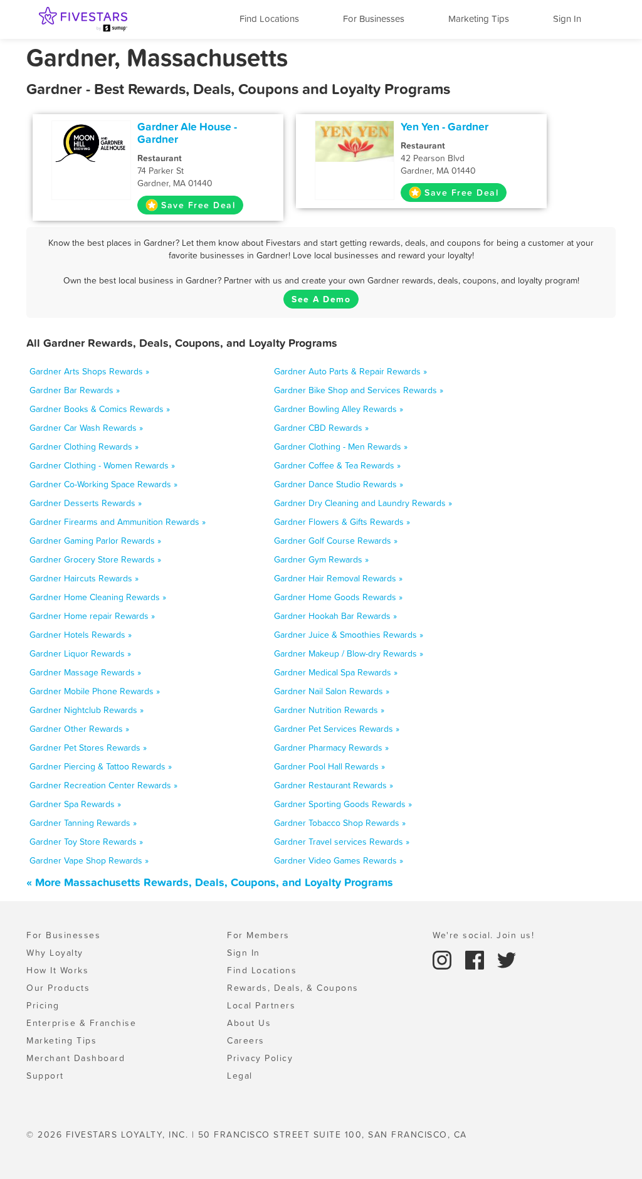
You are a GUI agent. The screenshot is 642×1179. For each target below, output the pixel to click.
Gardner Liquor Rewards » (80, 653)
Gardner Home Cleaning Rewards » (97, 597)
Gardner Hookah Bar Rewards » (335, 616)
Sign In (567, 18)
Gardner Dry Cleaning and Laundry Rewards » (363, 503)
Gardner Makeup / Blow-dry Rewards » (348, 653)
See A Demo (321, 299)
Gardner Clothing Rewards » (84, 446)
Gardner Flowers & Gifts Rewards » (342, 521)
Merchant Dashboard (75, 1058)
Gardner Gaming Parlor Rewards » (95, 540)
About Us (249, 1023)
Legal (240, 1075)
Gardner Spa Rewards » (75, 804)
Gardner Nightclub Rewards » (86, 710)
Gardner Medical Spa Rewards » (335, 672)
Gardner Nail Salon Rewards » (331, 691)
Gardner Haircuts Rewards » (84, 578)
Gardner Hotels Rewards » (80, 634)
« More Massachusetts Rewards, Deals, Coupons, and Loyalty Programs (209, 882)
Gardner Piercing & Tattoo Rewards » (100, 766)
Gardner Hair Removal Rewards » (338, 578)
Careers (246, 1040)
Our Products (58, 987)
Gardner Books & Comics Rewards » (99, 409)
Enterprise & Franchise (81, 1023)
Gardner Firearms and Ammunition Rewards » (117, 521)
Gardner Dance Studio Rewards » (338, 484)
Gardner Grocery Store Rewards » (95, 559)
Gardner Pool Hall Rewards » (329, 766)
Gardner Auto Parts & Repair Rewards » (350, 371)
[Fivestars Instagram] (444, 959)
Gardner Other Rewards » (79, 728)
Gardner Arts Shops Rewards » (89, 371)
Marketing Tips (478, 18)
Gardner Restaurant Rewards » (333, 785)
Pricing (43, 1005)
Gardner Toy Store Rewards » (86, 841)
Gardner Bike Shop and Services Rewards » (358, 390)
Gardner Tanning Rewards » (83, 823)
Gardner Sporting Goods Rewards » (343, 804)
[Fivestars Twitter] (506, 959)
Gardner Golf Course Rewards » (335, 540)
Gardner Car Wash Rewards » (86, 427)
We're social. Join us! (483, 935)
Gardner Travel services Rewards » (341, 841)
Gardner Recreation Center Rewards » (103, 785)
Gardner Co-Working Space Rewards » (103, 484)
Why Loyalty (54, 952)
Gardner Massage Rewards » (85, 672)
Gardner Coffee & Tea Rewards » (337, 465)
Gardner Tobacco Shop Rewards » (340, 823)
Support (45, 1075)
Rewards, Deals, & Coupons (293, 987)
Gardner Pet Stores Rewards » (88, 747)
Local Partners (261, 1005)
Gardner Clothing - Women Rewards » (102, 465)
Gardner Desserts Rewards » (85, 503)
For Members (258, 935)
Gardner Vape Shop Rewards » (89, 860)
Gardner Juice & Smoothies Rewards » (348, 634)
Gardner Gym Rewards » (321, 559)
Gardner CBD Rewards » (321, 427)
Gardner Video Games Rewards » (338, 860)
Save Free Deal (198, 205)
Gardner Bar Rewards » (74, 390)
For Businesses (373, 18)
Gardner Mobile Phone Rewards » (94, 691)
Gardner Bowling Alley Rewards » (338, 409)
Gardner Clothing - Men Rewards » (341, 446)
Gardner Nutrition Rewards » (329, 710)
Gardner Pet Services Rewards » (336, 728)
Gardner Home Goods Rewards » (338, 597)
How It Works (57, 970)
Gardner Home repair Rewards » (92, 616)
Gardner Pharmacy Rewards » (331, 747)
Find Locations (269, 18)
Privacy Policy (260, 1058)
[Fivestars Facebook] (476, 959)
